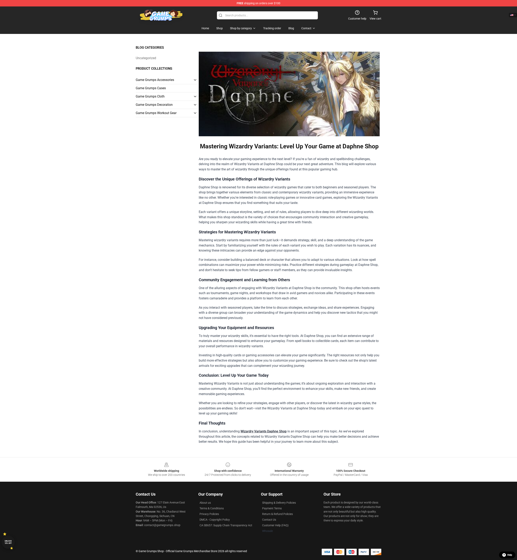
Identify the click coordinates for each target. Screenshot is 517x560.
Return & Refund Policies (277, 514)
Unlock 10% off (8, 542)
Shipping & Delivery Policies (279, 502)
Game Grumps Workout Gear (156, 113)
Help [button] (509, 555)
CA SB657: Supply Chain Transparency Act (226, 525)
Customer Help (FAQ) (275, 525)
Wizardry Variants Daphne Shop (264, 431)
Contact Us (269, 519)
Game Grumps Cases (151, 88)
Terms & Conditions (212, 508)
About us (205, 502)
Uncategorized (146, 58)
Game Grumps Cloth (150, 96)
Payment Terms (272, 508)
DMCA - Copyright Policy (215, 519)
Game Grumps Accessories (155, 80)
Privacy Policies (209, 514)
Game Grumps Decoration (154, 105)
